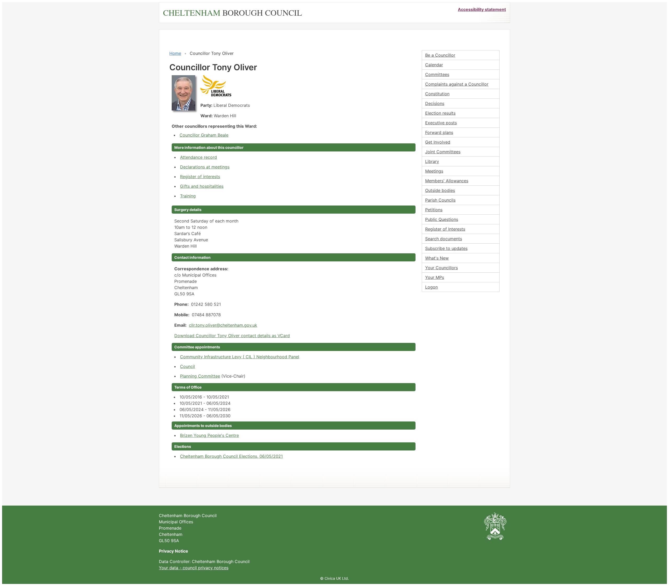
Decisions (434, 103)
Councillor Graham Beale (204, 135)
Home (175, 53)
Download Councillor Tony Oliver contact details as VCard (232, 335)
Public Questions (441, 219)
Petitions (433, 209)
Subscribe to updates (446, 248)
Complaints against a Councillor (456, 84)
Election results (440, 113)
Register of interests (200, 176)
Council (187, 366)
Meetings (434, 171)
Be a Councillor (440, 55)
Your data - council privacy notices (193, 567)
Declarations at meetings (204, 166)
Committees (437, 74)
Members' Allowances (446, 180)
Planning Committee (200, 376)
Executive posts (441, 122)
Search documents (443, 238)
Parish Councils (440, 200)
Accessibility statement (482, 9)
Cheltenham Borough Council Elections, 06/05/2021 (231, 456)
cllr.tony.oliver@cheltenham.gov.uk (223, 325)
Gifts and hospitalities (201, 186)
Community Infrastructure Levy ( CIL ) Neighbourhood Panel (239, 356)
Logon (431, 287)
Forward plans (439, 132)
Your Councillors (441, 267)
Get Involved (437, 142)
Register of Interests (445, 229)
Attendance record (198, 157)
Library (432, 161)
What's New (437, 258)
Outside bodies (440, 190)
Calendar (434, 64)
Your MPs (434, 277)
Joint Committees (442, 151)
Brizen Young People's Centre (209, 435)
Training (188, 195)
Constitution (437, 93)
